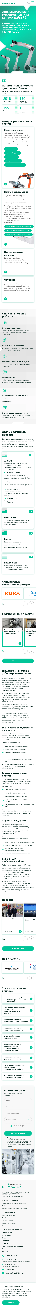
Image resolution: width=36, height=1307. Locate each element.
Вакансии (5, 1249)
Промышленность (8, 1212)
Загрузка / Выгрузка (12, 153)
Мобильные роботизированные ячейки (18, 226)
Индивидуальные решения (12, 1230)
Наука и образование (10, 1200)
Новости (5, 1243)
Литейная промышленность (14, 165)
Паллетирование (11, 157)
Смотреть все (18, 661)
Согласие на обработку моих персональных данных (16, 1140)
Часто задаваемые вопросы (12, 1246)
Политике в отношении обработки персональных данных (19, 1144)
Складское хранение (12, 161)
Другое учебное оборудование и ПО (18, 234)
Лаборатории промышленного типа (17, 230)
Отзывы (5, 1238)
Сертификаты (7, 1241)
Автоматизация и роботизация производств (16, 1261)
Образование (7, 1232)
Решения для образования (10, 1266)
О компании (6, 1235)
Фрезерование (10, 149)
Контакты (5, 1251)
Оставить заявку (18, 1133)
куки (9, 1291)
